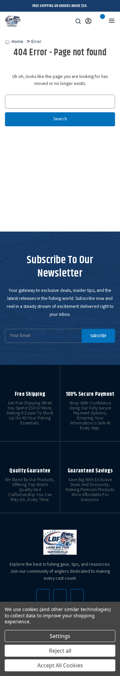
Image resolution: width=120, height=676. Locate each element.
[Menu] (111, 20)
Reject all (60, 650)
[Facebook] (43, 595)
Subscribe (98, 336)
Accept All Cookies (60, 665)
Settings (60, 636)
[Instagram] (77, 595)
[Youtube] (60, 595)
